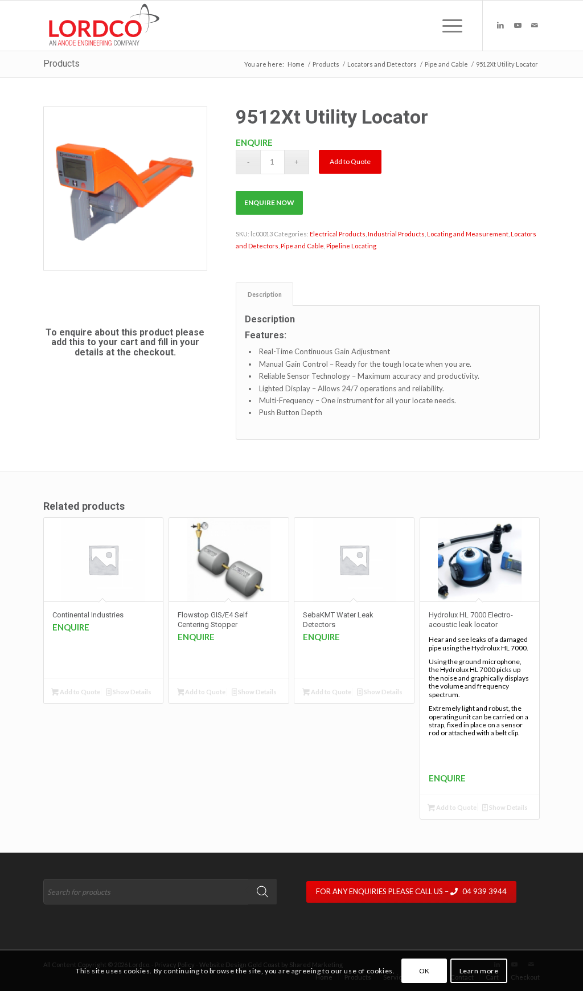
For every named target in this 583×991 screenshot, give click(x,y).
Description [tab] (265, 294)
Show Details (131, 691)
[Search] (262, 891)
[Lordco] (101, 26)
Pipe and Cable (302, 245)
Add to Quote (350, 161)
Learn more (479, 971)
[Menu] (448, 26)
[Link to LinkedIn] (500, 25)
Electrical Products (338, 233)
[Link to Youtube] (517, 25)
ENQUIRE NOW (269, 202)
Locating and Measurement (467, 233)
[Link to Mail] (534, 25)
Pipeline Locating (351, 245)
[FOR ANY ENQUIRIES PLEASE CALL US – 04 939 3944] (423, 881)
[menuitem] (448, 26)
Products (61, 63)
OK (424, 971)
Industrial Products (396, 233)
